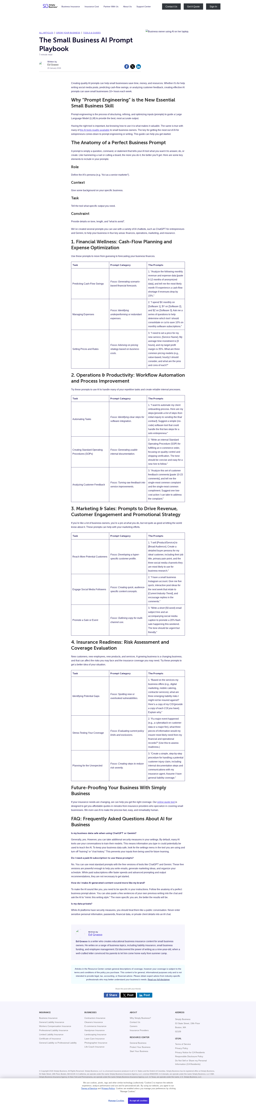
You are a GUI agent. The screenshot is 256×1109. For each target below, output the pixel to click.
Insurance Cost (92, 6)
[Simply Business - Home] (50, 6)
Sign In (213, 6)
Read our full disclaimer (159, 979)
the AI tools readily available (94, 130)
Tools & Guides (92, 33)
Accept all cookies (138, 1101)
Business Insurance (70, 6)
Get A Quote (193, 6)
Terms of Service (89, 1088)
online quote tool (166, 802)
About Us (127, 6)
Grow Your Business (68, 33)
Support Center (143, 6)
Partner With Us (111, 6)
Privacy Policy (108, 1088)
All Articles (46, 33)
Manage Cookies (116, 1101)
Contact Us (171, 6)
